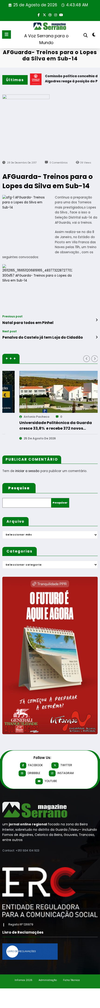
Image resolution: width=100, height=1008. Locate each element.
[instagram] (55, 14)
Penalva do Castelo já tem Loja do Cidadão (42, 337)
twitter (66, 765)
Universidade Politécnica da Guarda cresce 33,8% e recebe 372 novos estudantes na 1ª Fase (39, 425)
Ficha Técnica (71, 980)
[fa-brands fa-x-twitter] (44, 14)
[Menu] (6, 34)
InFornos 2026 (23, 980)
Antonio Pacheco (20, 417)
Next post (9, 331)
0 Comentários (59, 162)
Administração (48, 980)
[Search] (85, 35)
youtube (51, 781)
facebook (35, 765)
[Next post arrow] (97, 337)
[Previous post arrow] (97, 320)
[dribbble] (50, 14)
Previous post (12, 316)
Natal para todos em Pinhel (27, 322)
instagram (65, 773)
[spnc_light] (94, 35)
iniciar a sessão (27, 471)
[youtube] (61, 14)
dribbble (34, 773)
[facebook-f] (39, 14)
